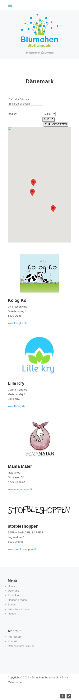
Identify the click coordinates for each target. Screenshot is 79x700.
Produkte (13, 595)
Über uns (13, 590)
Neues (12, 613)
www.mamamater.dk (20, 489)
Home (11, 586)
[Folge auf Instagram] (69, 696)
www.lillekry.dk (16, 405)
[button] (32, 192)
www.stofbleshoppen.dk (22, 549)
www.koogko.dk (17, 322)
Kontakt (12, 641)
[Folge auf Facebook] (62, 696)
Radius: (12, 113)
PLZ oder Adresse (19, 99)
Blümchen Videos (18, 609)
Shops (12, 604)
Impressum (14, 636)
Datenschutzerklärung (21, 645)
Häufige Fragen (17, 599)
